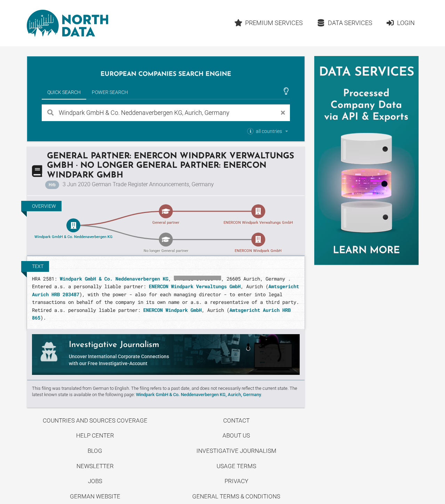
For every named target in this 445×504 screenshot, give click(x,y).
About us (236, 435)
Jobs (95, 481)
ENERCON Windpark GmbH (172, 310)
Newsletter (95, 466)
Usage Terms (236, 466)
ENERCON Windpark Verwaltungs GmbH (195, 286)
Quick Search (64, 92)
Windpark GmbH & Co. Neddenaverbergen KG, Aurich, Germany (198, 394)
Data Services (350, 22)
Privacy (236, 481)
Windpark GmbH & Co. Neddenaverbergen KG (114, 278)
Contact (236, 420)
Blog (95, 450)
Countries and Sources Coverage (95, 420)
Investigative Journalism (236, 450)
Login (406, 22)
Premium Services (274, 22)
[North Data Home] (67, 23)
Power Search (110, 92)
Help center (95, 435)
